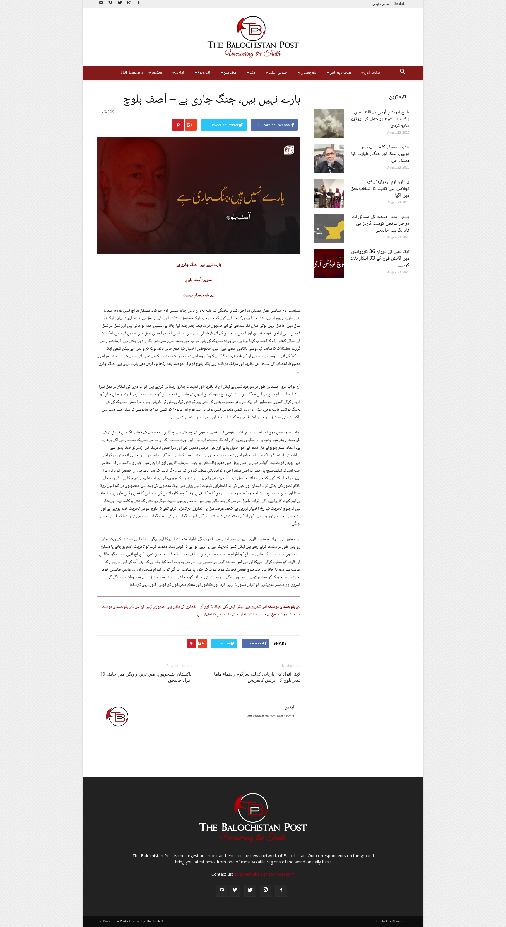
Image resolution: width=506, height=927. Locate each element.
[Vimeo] (110, 4)
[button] (402, 73)
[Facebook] (138, 4)
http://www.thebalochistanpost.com (270, 716)
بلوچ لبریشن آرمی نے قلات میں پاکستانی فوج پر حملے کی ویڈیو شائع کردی (380, 119)
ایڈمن (289, 707)
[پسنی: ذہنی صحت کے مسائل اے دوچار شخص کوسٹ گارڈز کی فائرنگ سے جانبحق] (329, 228)
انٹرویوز (203, 72)
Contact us (383, 921)
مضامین (229, 72)
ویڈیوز (156, 72)
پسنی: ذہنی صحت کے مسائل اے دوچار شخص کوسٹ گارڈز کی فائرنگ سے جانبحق (380, 224)
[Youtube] (101, 4)
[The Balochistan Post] (253, 37)
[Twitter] (119, 4)
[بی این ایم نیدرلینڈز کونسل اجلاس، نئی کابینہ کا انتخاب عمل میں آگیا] (329, 193)
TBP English (131, 72)
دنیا (252, 72)
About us (398, 921)
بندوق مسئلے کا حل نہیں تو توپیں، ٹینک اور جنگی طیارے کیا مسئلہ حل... (380, 154)
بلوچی (385, 4)
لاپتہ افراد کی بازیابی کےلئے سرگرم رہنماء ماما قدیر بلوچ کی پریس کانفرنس (257, 677)
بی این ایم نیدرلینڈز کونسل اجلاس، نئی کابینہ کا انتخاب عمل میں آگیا (379, 189)
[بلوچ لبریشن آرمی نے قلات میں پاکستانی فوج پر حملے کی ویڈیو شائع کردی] (329, 123)
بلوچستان (308, 72)
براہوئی (376, 4)
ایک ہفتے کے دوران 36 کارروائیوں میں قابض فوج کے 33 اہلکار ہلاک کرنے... (379, 259)
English (399, 4)
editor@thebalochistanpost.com (264, 874)
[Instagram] (129, 4)
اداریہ (179, 72)
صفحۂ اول (372, 72)
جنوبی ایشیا (278, 72)
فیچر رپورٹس (340, 72)
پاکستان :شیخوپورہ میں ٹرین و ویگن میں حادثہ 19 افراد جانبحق (146, 677)
